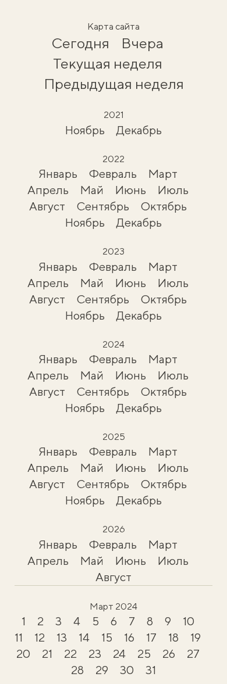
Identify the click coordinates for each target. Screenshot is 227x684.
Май (92, 189)
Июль (173, 189)
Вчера (142, 43)
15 (106, 637)
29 (101, 669)
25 (144, 653)
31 (151, 669)
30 (127, 669)
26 (168, 653)
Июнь (130, 189)
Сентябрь (103, 206)
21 (47, 653)
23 (94, 653)
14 (84, 637)
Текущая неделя (107, 63)
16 (129, 637)
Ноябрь (85, 130)
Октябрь (164, 206)
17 (151, 637)
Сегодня (80, 43)
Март (163, 173)
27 (193, 653)
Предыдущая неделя (114, 83)
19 (195, 637)
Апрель (48, 189)
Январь (57, 173)
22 (70, 653)
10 (188, 621)
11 (19, 637)
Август (47, 206)
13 (61, 637)
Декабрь (139, 130)
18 (173, 637)
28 (77, 669)
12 (39, 637)
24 (119, 653)
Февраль (113, 173)
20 (23, 653)
